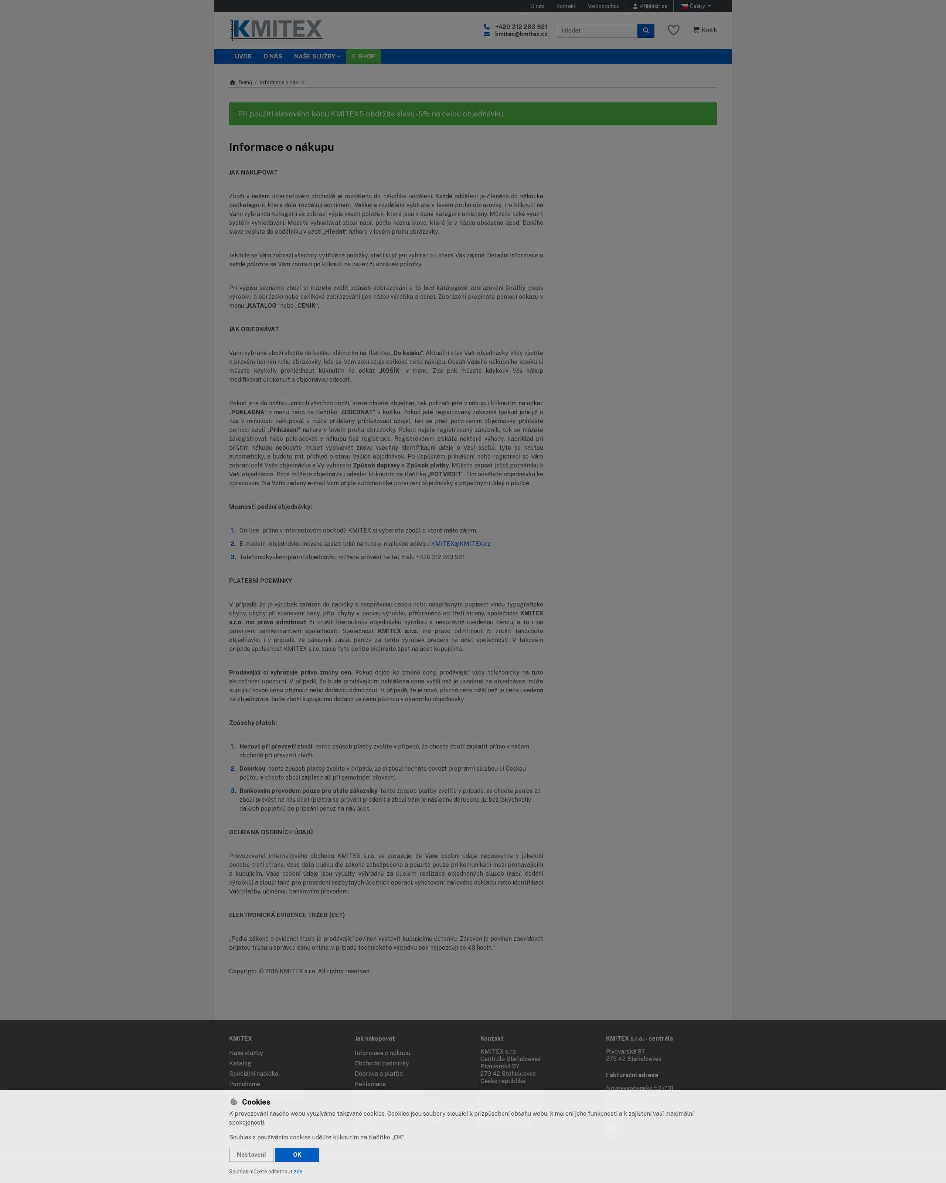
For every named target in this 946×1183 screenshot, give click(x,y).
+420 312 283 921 (521, 26)
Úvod (243, 56)
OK (297, 1154)
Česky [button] (697, 6)
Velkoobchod (604, 6)
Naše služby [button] (314, 56)
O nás (537, 6)
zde (298, 1171)
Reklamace (370, 1084)
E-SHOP (363, 56)
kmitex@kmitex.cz (521, 34)
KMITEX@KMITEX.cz (460, 543)
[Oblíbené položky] (673, 30)
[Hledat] (645, 31)
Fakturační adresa (632, 1075)
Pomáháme (244, 1084)
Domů (245, 82)
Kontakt (566, 6)
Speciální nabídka (253, 1073)
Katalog (240, 1063)
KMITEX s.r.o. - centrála (639, 1038)
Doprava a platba (379, 1073)
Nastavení (251, 1154)
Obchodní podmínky (382, 1063)
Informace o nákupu (382, 1053)
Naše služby (246, 1053)
